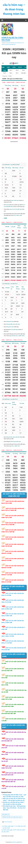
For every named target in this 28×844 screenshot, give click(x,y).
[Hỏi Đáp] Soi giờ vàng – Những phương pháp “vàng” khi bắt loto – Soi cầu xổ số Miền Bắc (14, 808)
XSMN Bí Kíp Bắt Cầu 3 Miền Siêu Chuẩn (12, 817)
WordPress (14, 842)
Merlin (20, 842)
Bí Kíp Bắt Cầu (5, 814)
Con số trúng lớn (8, 821)
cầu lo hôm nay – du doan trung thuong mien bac (14, 9)
